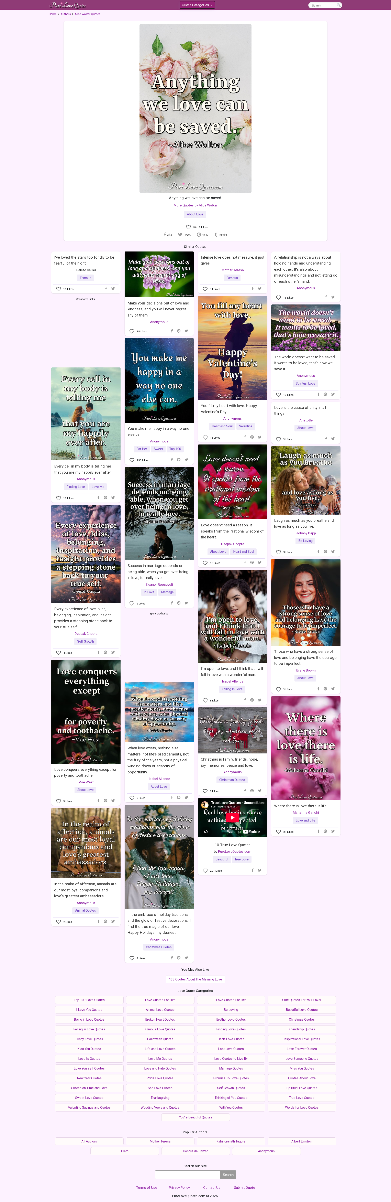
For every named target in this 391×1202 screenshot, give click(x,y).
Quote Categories (197, 5)
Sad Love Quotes (160, 1088)
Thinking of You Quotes (231, 1098)
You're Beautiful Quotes (195, 1117)
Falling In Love (232, 689)
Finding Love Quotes (231, 1029)
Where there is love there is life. (300, 806)
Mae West (86, 782)
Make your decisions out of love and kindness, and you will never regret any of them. (158, 309)
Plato (125, 1151)
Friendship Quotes (302, 1029)
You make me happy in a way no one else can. (158, 431)
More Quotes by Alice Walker (195, 205)
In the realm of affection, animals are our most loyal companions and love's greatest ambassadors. (85, 890)
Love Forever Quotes (302, 1049)
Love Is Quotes (89, 1059)
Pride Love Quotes (160, 1078)
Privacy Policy (179, 1187)
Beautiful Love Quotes (302, 1010)
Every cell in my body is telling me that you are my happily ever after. (83, 469)
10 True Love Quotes (232, 845)
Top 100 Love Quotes (89, 1000)
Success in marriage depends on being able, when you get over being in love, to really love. (157, 571)
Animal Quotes (85, 910)
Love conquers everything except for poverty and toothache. (85, 772)
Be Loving (305, 541)
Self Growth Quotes (231, 1088)
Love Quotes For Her (231, 1000)
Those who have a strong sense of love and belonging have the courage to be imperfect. (305, 657)
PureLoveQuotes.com (234, 851)
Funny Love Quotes (89, 1039)
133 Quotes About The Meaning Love (195, 979)
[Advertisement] (86, 331)
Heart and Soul (222, 426)
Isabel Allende (232, 681)
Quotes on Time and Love (89, 1088)
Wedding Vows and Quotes (160, 1107)
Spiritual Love (305, 383)
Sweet (158, 449)
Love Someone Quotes (302, 1059)
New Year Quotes (89, 1078)
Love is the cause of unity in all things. (300, 410)
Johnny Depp (306, 533)
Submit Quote (244, 1187)
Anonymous (159, 322)
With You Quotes (231, 1107)
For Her (141, 449)
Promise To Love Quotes (231, 1078)
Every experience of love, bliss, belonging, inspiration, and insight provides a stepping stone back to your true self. (83, 618)
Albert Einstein (301, 1141)
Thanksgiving (160, 1098)
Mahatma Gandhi (306, 813)
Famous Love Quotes (160, 1029)
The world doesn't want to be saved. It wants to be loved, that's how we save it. (305, 363)
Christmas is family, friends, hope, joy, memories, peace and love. (229, 762)
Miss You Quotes (302, 1068)
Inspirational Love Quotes (301, 1039)
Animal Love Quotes (160, 1010)
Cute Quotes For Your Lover (301, 1000)
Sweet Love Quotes (89, 1098)
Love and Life (305, 820)
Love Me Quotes (160, 1059)
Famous (85, 278)
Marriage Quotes (231, 1068)
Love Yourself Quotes (89, 1068)
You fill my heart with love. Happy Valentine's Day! (229, 408)
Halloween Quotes (160, 1039)
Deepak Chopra (232, 544)
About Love (195, 214)
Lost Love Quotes (231, 1049)
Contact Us (211, 1187)
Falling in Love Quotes (89, 1029)
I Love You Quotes (89, 1010)
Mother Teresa (233, 270)
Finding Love (76, 487)
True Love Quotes (301, 1098)
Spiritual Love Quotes (302, 1088)
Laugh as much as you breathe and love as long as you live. (304, 523)
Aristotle (306, 420)
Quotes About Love (302, 1078)
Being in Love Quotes (89, 1019)
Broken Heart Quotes (160, 1019)
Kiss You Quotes (89, 1049)
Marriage (167, 592)
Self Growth (85, 641)
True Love (242, 859)
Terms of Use (146, 1187)
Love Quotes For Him (160, 1000)
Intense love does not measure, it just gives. (232, 260)
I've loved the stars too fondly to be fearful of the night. (84, 260)
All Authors (89, 1141)
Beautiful (221, 859)
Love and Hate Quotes (160, 1068)
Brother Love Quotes (231, 1019)
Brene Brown (306, 670)
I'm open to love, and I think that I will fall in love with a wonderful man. (232, 671)
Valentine (245, 426)
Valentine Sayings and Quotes (89, 1107)
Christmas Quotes (232, 780)
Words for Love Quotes (302, 1107)
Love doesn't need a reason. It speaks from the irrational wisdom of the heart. (232, 531)
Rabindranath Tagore (230, 1141)
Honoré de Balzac (195, 1151)
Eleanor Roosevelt (159, 584)
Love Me (98, 487)
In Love (149, 592)
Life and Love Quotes (160, 1049)
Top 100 (175, 449)
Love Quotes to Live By (231, 1059)
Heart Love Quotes (230, 1039)
